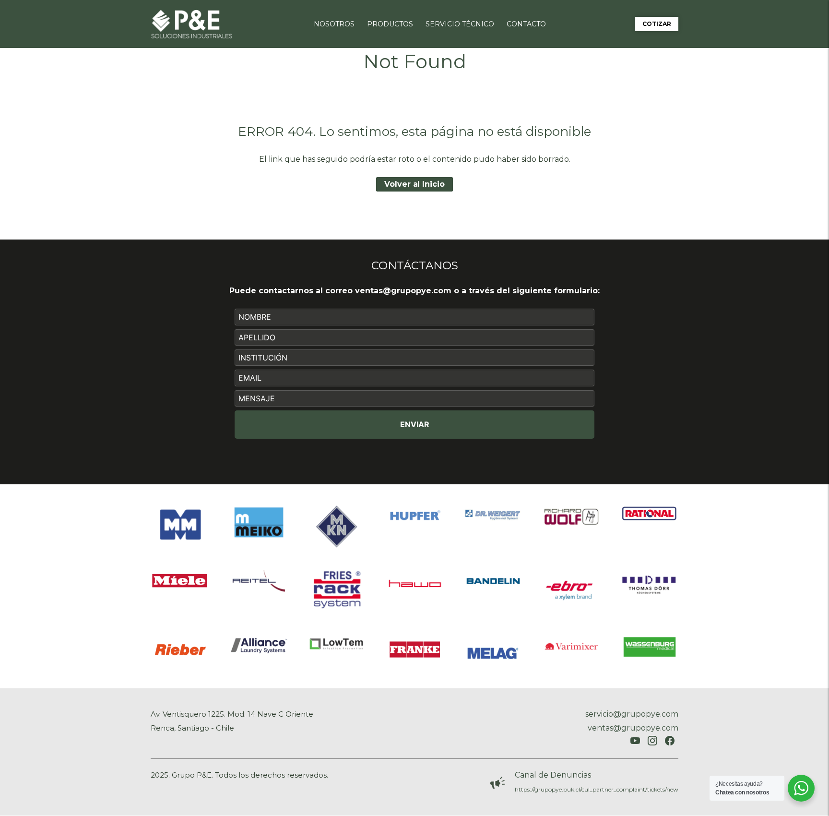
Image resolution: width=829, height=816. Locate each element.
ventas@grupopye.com (403, 290)
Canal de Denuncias (553, 775)
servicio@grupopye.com (631, 714)
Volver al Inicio (414, 184)
